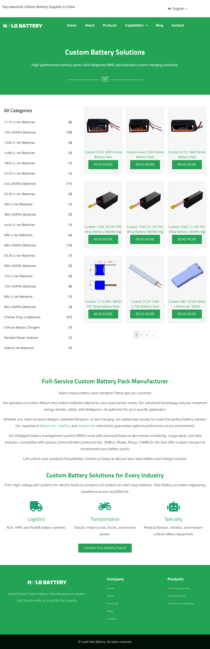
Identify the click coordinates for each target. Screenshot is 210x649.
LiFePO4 (63, 426)
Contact (177, 25)
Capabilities (134, 25)
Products (110, 25)
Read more (103, 165)
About (90, 25)
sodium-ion (86, 426)
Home (72, 25)
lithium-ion (48, 426)
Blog (159, 25)
